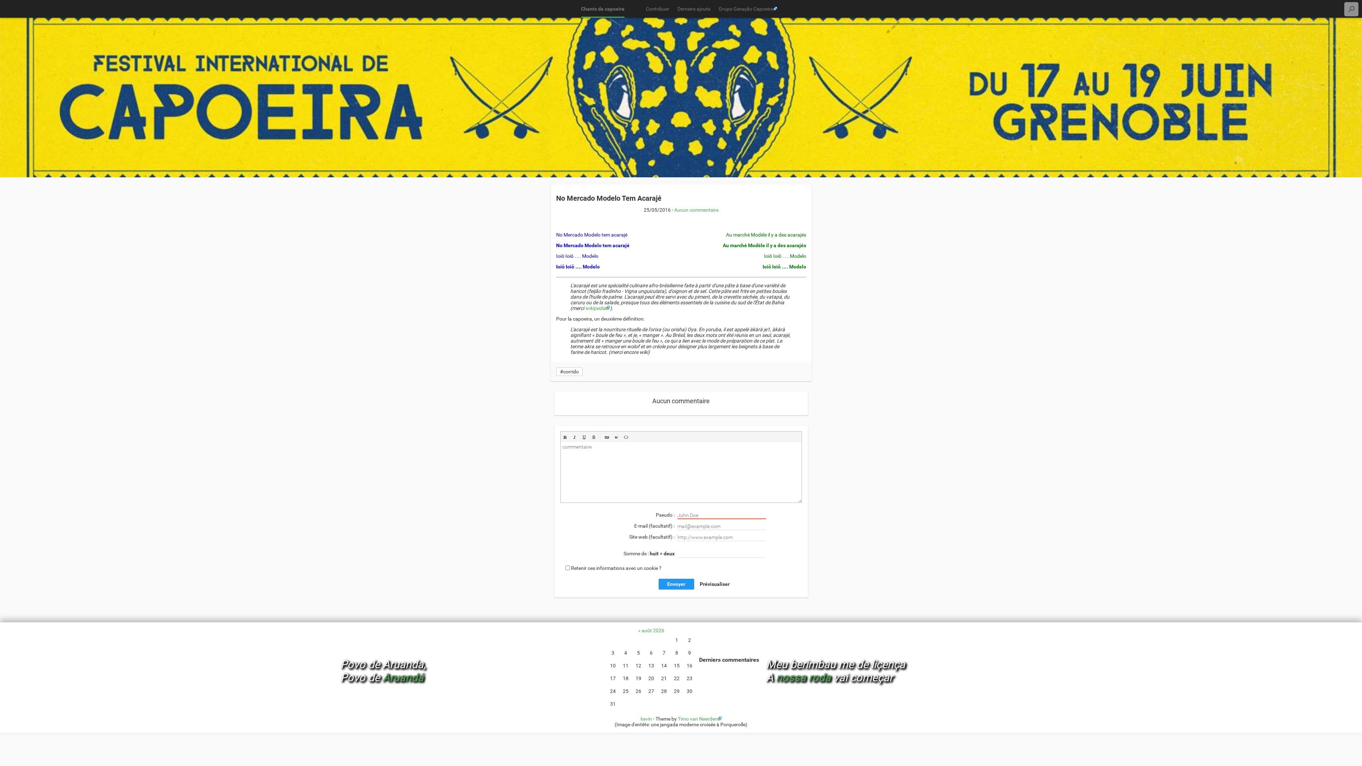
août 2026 (653, 630)
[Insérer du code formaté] (626, 437)
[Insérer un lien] (607, 437)
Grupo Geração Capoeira (746, 9)
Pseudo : (666, 515)
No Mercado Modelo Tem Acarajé (608, 198)
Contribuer (657, 9)
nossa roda (803, 677)
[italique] (574, 437)
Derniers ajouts (693, 9)
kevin (646, 719)
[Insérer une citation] (616, 437)
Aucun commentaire (696, 210)
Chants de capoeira (603, 9)
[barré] (593, 437)
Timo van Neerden (698, 719)
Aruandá (403, 677)
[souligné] (584, 437)
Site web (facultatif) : (652, 537)
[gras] (565, 437)
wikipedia (595, 308)
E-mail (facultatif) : (655, 526)
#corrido (569, 371)
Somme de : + (649, 553)
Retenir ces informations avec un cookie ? (616, 568)
